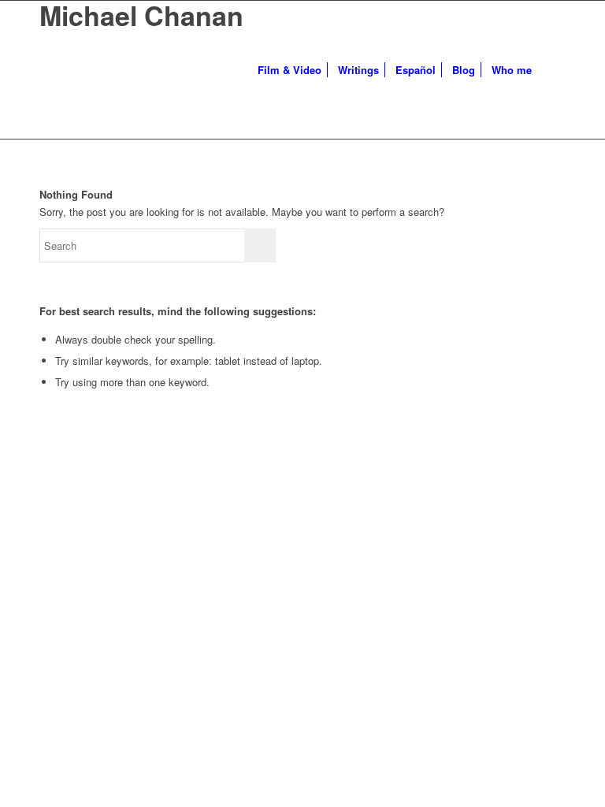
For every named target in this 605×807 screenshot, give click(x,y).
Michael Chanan (141, 15)
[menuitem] (289, 70)
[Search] (553, 70)
